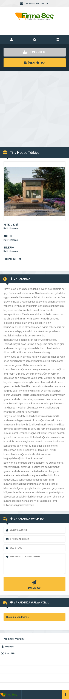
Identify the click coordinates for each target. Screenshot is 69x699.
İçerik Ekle (10, 653)
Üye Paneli (10, 647)
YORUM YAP (34, 587)
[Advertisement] (34, 107)
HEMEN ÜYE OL (37, 52)
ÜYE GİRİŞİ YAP (36, 62)
